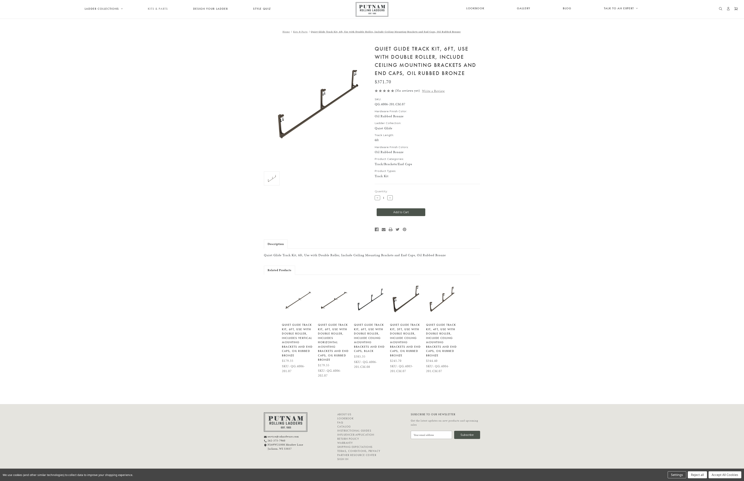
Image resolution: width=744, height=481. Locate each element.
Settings (677, 475)
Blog (567, 8)
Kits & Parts (158, 9)
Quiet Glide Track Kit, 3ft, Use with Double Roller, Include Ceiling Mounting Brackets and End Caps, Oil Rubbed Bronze (405, 340)
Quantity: (381, 191)
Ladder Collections (102, 9)
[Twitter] (398, 229)
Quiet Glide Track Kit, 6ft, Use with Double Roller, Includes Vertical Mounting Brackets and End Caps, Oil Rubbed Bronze (297, 340)
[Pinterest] (404, 229)
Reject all (697, 475)
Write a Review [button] (433, 91)
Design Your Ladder (210, 9)
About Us (344, 414)
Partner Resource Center (356, 455)
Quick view (298, 299)
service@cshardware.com (283, 436)
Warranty (345, 443)
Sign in (343, 459)
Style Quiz (262, 9)
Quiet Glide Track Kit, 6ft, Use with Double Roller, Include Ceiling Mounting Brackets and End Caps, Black (369, 338)
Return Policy (348, 438)
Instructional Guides (354, 430)
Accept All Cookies (725, 475)
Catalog (344, 426)
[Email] (384, 229)
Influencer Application (355, 434)
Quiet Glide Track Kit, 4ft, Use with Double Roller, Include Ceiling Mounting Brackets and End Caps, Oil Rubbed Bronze (441, 340)
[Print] (391, 229)
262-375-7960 (276, 440)
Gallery (523, 8)
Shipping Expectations (354, 447)
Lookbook (475, 8)
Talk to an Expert (619, 8)
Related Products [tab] (279, 270)
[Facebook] (377, 229)
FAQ (340, 422)
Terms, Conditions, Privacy (358, 451)
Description (276, 244)
